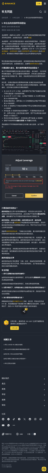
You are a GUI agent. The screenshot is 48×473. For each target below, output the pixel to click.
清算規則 (17, 223)
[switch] (33, 434)
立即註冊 (14, 328)
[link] (5, 17)
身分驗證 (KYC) (18, 301)
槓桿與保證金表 (11, 231)
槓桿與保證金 (34, 64)
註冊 (38, 4)
